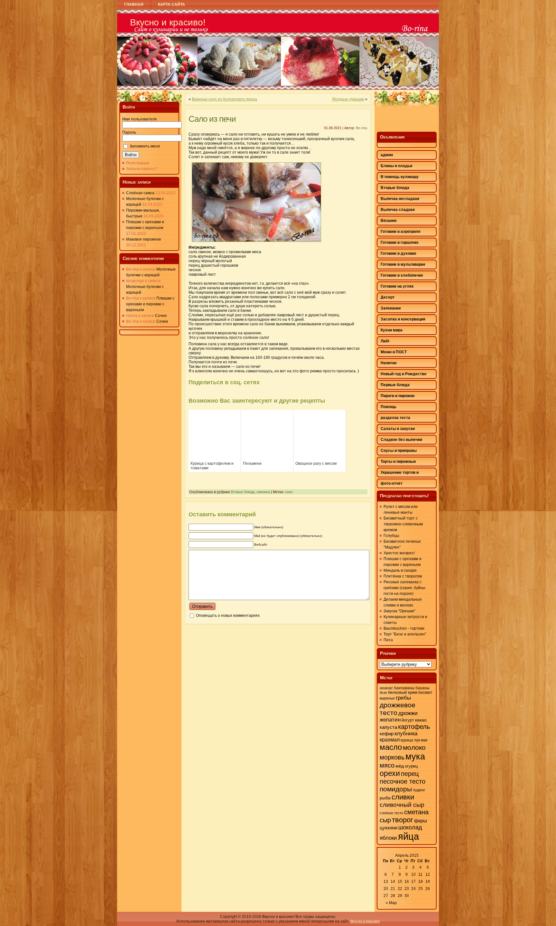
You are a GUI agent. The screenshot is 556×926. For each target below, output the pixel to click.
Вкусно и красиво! (168, 22)
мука (415, 756)
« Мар (391, 903)
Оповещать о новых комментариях (228, 615)
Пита (388, 640)
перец (410, 773)
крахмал (390, 739)
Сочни (161, 315)
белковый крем (402, 692)
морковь (392, 757)
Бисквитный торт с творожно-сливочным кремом (403, 524)
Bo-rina (361, 128)
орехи (390, 773)
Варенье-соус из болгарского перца (224, 99)
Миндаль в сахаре (400, 570)
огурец (411, 766)
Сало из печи (212, 119)
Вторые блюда (243, 492)
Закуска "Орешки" (399, 611)
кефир (387, 733)
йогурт (408, 720)
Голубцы (391, 535)
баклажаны (404, 688)
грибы (403, 698)
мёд (399, 766)
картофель (414, 726)
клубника (405, 733)
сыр (385, 820)
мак (424, 740)
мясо (387, 765)
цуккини (388, 827)
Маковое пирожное (143, 239)
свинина (263, 492)
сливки (403, 797)
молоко (414, 747)
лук (417, 740)
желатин (390, 720)
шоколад (410, 827)
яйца (408, 836)
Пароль (129, 132)
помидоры (396, 789)
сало (288, 492)
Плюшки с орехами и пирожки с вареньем (150, 304)
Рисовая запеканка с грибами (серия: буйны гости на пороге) (404, 588)
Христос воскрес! (399, 553)
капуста (388, 727)
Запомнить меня (145, 146)
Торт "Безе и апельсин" (405, 634)
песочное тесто (402, 781)
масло (391, 747)
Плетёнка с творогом (403, 576)
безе (383, 692)
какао (421, 719)
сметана (416, 812)
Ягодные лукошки (348, 99)
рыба (385, 797)
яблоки (388, 838)
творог (402, 820)
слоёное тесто (391, 813)
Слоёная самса (140, 193)
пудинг (419, 790)
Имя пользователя (139, 119)
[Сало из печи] (256, 244)
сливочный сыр (402, 804)
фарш (420, 820)
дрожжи (408, 713)
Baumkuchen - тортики (404, 628)
